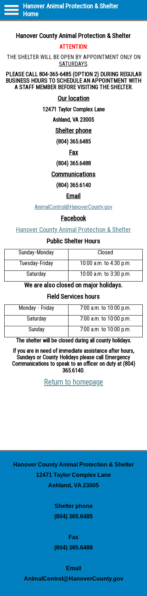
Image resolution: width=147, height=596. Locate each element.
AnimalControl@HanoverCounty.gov (73, 207)
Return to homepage (73, 381)
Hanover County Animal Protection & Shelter (73, 230)
